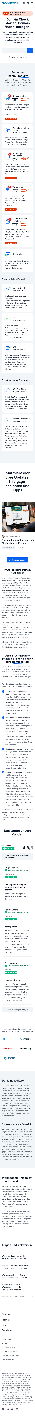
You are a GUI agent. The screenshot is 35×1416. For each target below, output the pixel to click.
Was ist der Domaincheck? (13, 1296)
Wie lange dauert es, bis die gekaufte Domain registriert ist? (15, 1257)
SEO (14, 318)
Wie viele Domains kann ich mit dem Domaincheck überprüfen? (15, 1266)
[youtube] (12, 1409)
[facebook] (3, 1409)
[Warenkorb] (28, 3)
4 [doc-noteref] (26, 224)
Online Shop (18, 254)
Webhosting (18, 187)
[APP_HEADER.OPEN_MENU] (31, 3)
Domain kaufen (19, 96)
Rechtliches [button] (7, 1330)
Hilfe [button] (4, 1325)
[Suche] (24, 3)
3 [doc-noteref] (26, 190)
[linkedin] (17, 1409)
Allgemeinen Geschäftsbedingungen (18, 1379)
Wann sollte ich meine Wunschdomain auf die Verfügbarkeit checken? (12, 1287)
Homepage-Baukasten (17, 154)
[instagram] (8, 1409)
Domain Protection (21, 419)
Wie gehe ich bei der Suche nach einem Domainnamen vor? (15, 1276)
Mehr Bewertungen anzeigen (17, 1010)
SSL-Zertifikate (19, 389)
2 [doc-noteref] (26, 159)
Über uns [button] (6, 1315)
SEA (14, 347)
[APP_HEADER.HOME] (10, 3)
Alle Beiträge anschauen (17, 560)
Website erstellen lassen (20, 129)
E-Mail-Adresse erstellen (19, 220)
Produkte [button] (6, 1320)
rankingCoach (18, 288)
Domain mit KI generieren (19, 57)
